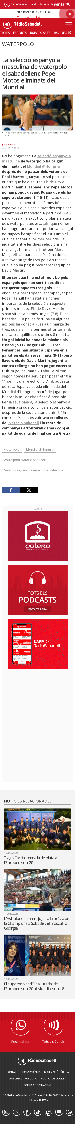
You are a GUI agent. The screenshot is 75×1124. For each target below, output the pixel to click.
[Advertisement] (38, 698)
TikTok (37, 1112)
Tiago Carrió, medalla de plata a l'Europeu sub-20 (30, 860)
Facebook (27, 1112)
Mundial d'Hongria (43, 166)
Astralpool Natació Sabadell (25, 460)
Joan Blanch (8, 144)
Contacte (12, 1072)
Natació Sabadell (23, 422)
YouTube (59, 1112)
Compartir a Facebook (11, 490)
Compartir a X (29, 490)
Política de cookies (53, 1078)
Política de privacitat (37, 1085)
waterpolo (12, 449)
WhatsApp (69, 1112)
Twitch (48, 1112)
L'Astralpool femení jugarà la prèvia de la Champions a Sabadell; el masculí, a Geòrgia (36, 923)
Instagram (6, 1112)
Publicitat (31, 1078)
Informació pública (56, 1072)
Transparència (31, 1072)
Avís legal (15, 1078)
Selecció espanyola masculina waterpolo (34, 470)
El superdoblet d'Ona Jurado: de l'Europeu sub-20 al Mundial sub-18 (34, 986)
